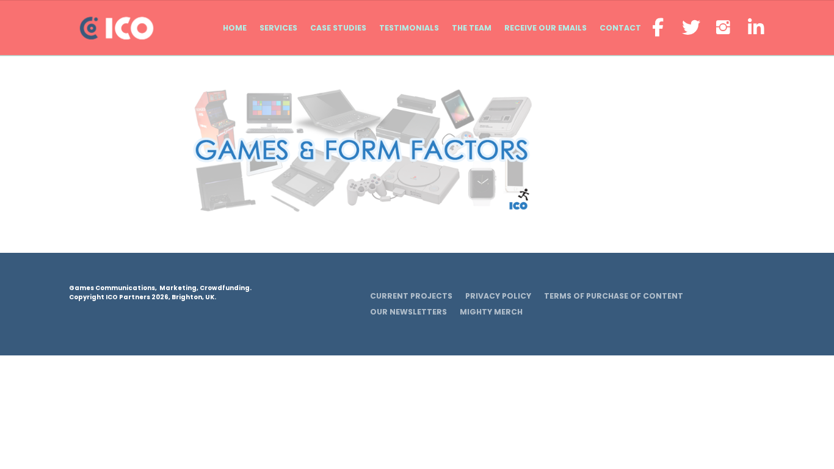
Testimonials (409, 28)
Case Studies (338, 28)
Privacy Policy (498, 296)
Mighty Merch (491, 312)
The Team (471, 28)
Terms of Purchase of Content (613, 296)
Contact (620, 28)
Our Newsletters (408, 312)
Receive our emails (545, 28)
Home (235, 28)
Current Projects (411, 296)
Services (278, 28)
